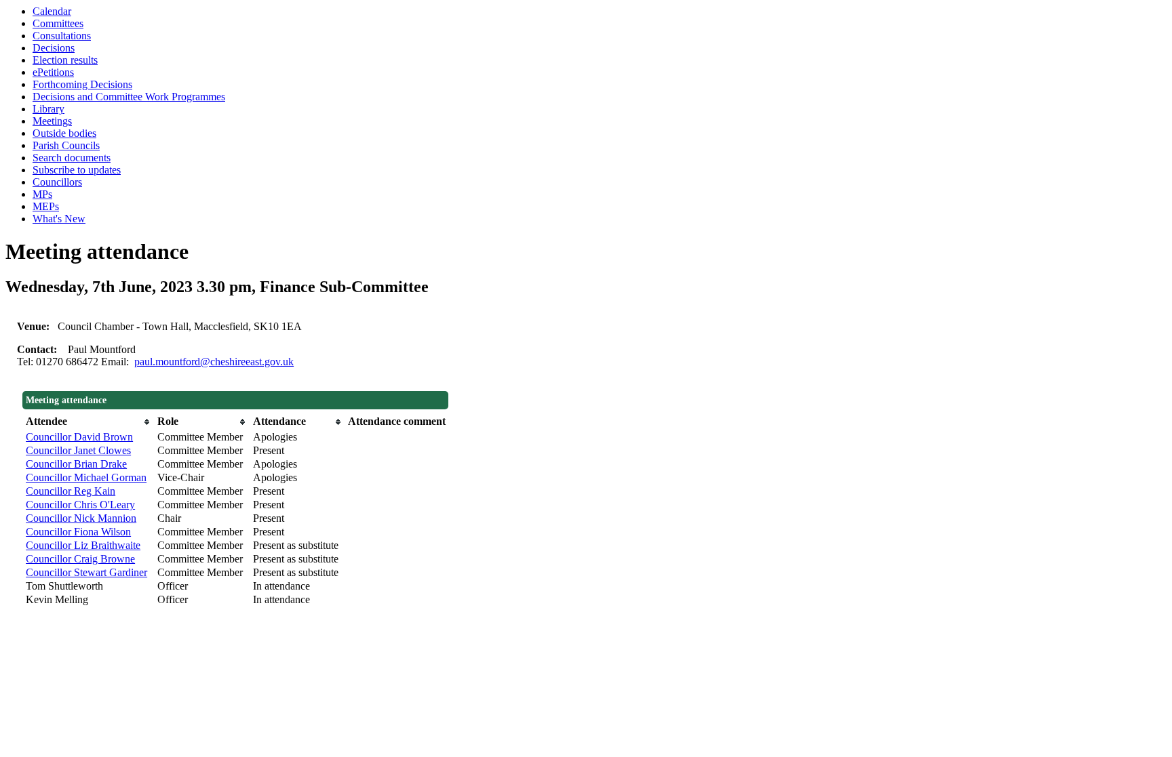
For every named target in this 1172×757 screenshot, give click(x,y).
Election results (65, 60)
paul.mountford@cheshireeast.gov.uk (214, 361)
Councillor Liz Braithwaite (83, 545)
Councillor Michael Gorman (86, 477)
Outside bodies (64, 133)
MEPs (46, 206)
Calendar (52, 11)
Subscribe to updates (77, 170)
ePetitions (53, 72)
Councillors (57, 182)
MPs (42, 194)
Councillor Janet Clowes (78, 450)
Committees (58, 23)
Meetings (52, 121)
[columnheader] (88, 421)
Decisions (54, 48)
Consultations (62, 35)
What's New (59, 218)
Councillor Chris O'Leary (80, 504)
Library (48, 109)
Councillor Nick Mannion (81, 518)
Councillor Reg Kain (70, 491)
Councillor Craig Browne (80, 559)
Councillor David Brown (79, 437)
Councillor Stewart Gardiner (86, 572)
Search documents (72, 157)
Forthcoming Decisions (82, 84)
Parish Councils (66, 145)
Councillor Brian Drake (76, 464)
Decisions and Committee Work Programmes (129, 96)
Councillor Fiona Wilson (78, 531)
